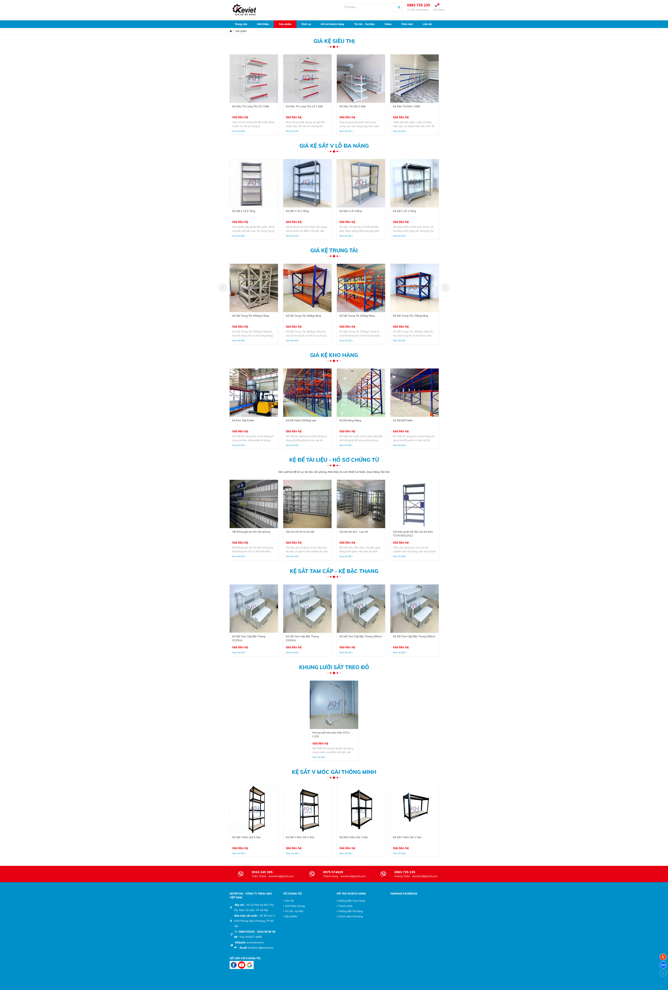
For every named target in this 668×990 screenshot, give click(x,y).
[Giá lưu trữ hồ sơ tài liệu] (307, 504)
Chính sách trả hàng (350, 916)
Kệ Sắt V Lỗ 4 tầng (350, 211)
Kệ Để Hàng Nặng (350, 420)
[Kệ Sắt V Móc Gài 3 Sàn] (361, 809)
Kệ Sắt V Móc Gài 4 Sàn (300, 837)
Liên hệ (289, 900)
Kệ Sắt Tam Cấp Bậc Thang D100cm (302, 638)
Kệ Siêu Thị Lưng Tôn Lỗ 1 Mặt (304, 106)
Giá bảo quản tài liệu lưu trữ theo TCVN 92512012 (413, 533)
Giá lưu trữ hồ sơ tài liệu (300, 531)
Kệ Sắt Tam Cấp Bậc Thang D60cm (414, 636)
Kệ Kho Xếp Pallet (243, 420)
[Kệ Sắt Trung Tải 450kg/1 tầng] (254, 288)
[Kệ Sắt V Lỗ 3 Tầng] (414, 183)
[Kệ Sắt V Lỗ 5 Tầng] (307, 183)
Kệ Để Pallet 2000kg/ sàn (301, 420)
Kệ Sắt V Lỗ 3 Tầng (404, 211)
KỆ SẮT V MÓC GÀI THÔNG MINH (334, 772)
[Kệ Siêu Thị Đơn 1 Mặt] (414, 78)
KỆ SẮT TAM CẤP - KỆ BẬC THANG (334, 571)
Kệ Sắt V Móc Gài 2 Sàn (407, 837)
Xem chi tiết (238, 131)
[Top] (663, 973)
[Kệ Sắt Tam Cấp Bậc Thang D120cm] (254, 608)
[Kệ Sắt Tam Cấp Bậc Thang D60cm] (414, 608)
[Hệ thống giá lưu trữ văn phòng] (254, 504)
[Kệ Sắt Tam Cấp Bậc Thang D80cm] (361, 608)
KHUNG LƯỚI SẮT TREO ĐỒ (334, 667)
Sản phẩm (241, 31)
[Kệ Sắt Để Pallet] (414, 392)
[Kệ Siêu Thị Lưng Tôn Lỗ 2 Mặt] (254, 78)
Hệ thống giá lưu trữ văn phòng (251, 531)
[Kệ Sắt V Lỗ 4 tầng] (361, 183)
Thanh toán (345, 906)
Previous (222, 287)
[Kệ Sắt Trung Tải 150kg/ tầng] (414, 288)
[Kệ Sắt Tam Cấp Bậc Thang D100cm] (307, 608)
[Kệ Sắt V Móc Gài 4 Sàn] (307, 809)
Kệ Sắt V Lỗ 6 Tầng (243, 211)
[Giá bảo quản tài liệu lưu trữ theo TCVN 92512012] (414, 504)
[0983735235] (663, 957)
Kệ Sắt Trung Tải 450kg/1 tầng (250, 315)
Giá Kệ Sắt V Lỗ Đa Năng (334, 146)
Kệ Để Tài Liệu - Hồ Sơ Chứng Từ (334, 460)
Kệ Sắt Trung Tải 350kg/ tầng (303, 315)
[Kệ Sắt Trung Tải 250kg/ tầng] (361, 288)
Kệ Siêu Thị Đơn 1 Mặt (406, 106)
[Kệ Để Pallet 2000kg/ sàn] (307, 392)
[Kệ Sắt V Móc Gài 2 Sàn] (414, 809)
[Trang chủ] (231, 31)
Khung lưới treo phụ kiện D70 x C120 (331, 734)
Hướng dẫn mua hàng (351, 900)
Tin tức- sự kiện (294, 911)
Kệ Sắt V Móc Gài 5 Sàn (246, 837)
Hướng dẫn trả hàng (350, 911)
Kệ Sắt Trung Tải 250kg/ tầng (357, 315)
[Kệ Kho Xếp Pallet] (254, 392)
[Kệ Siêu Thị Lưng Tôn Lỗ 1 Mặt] (307, 78)
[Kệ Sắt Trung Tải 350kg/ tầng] (307, 288)
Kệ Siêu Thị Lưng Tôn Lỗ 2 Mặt (250, 106)
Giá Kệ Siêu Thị (334, 41)
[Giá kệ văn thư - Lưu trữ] (361, 504)
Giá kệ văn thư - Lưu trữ (353, 531)
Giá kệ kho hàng (334, 355)
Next (445, 287)
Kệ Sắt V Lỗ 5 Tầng (297, 211)
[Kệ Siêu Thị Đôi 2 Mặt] (361, 78)
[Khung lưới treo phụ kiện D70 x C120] (334, 705)
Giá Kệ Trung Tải (334, 250)
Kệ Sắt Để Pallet (402, 420)
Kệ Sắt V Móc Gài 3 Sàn (353, 837)
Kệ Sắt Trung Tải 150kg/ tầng (410, 315)
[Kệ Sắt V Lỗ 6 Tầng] (254, 183)
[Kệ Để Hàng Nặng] (361, 392)
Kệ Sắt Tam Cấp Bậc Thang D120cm (248, 638)
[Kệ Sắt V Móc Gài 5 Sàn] (254, 809)
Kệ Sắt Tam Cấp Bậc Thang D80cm (360, 636)
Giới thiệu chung (295, 906)
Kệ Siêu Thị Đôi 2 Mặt (352, 106)
